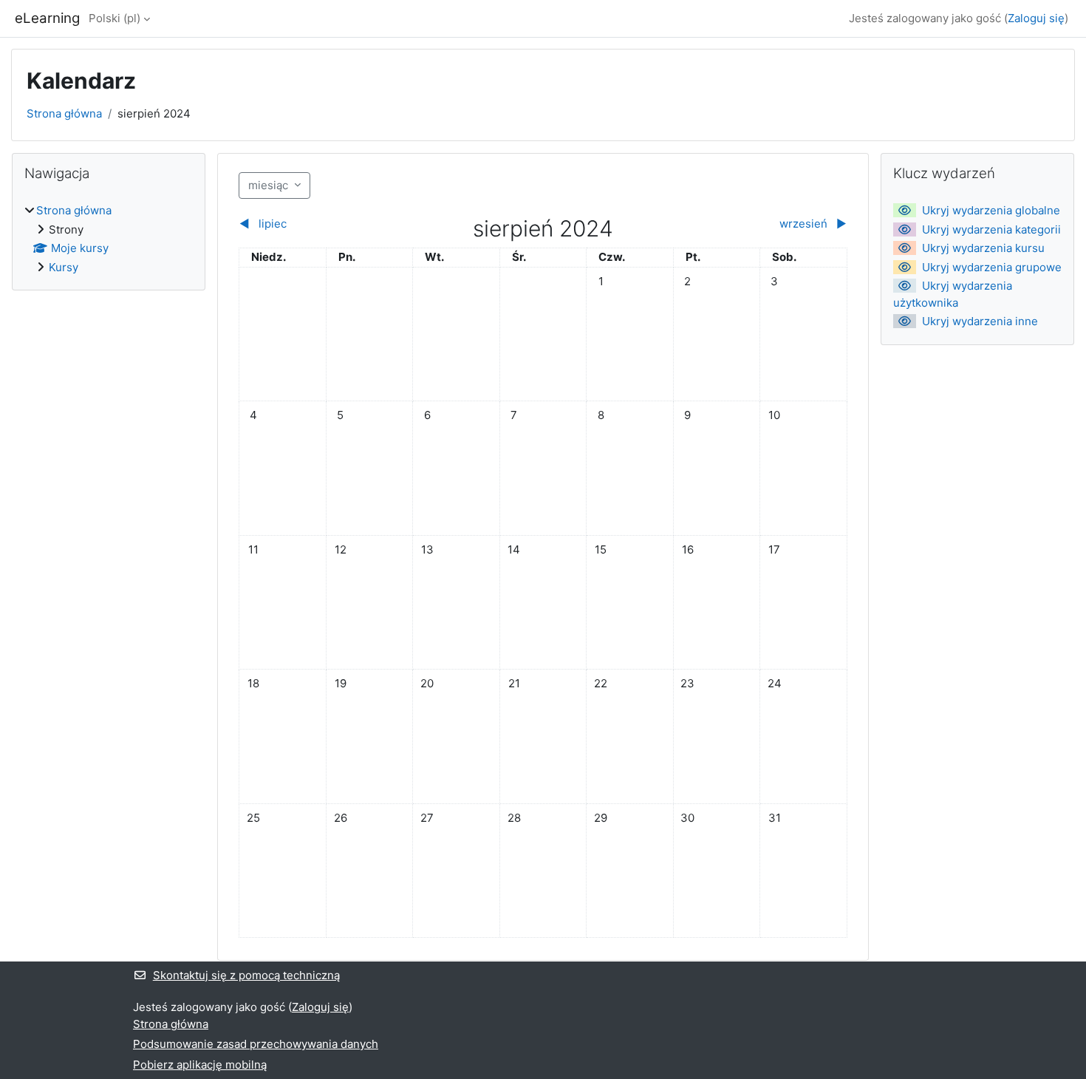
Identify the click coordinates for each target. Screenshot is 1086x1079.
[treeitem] (108, 239)
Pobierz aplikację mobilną (200, 1065)
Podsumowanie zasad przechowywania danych (255, 1044)
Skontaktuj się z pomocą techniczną (246, 975)
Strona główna (64, 113)
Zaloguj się (1036, 18)
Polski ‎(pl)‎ (114, 18)
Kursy (63, 267)
